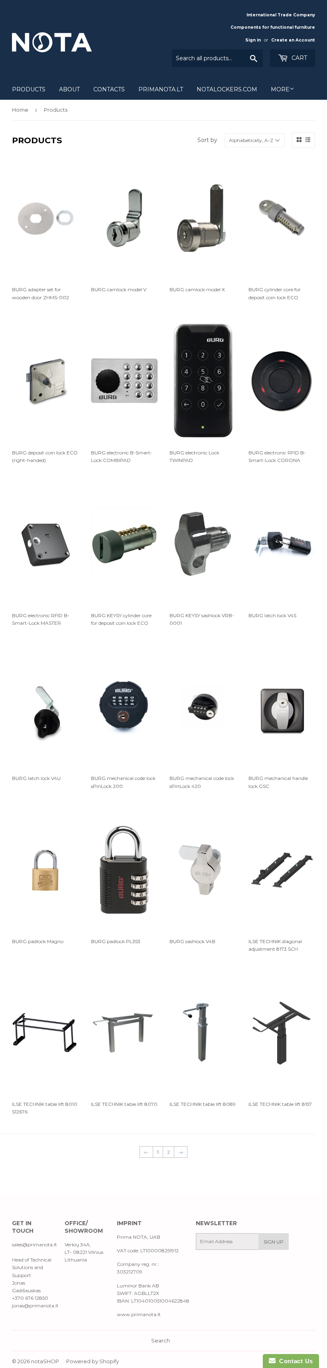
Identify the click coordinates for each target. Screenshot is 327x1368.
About (69, 89)
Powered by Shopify (92, 1361)
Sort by (207, 140)
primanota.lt (160, 89)
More (280, 89)
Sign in (253, 40)
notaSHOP (45, 1361)
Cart (298, 57)
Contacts (109, 89)
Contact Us (294, 1361)
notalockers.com (227, 89)
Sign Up (274, 1242)
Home (20, 110)
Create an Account (293, 40)
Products (28, 89)
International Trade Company (280, 15)
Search (160, 1340)
